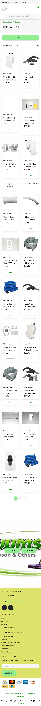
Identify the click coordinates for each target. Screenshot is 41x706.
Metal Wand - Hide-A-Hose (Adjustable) (8, 435)
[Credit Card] (5, 682)
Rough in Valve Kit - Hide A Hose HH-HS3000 (10, 348)
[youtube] (10, 607)
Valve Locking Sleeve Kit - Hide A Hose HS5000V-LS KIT (10, 119)
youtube (29, 550)
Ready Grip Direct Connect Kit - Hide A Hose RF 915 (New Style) (31, 392)
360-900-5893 (9, 598)
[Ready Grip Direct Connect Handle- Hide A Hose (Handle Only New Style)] (30, 288)
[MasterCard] (12, 682)
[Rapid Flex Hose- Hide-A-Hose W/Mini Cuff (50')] (30, 461)
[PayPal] (5, 686)
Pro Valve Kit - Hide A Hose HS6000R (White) (31, 122)
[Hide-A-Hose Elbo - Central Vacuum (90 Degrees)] (30, 201)
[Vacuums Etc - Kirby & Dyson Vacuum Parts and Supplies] (6, 9)
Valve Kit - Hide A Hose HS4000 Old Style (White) (10, 78)
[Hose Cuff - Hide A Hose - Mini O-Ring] (10, 461)
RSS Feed (20, 697)
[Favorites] (33, 8)
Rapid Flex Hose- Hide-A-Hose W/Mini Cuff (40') (10, 305)
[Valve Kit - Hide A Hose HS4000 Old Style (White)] (10, 61)
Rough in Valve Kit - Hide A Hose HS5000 (10, 165)
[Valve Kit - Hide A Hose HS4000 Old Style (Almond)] (30, 331)
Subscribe (9, 673)
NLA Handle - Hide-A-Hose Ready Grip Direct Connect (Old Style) (30, 78)
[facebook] (4, 607)
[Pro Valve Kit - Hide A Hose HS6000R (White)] (30, 104)
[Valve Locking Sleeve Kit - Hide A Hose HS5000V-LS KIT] (10, 103)
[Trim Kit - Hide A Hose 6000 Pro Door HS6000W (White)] (10, 244)
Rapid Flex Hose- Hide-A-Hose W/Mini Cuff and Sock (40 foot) (31, 261)
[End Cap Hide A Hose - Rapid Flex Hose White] (30, 418)
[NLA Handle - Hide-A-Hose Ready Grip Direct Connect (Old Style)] (30, 61)
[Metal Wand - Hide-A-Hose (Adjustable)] (10, 418)
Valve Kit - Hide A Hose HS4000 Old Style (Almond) (30, 348)
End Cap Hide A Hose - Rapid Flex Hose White (30, 435)
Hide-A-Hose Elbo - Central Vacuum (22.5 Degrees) (9, 218)
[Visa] (19, 682)
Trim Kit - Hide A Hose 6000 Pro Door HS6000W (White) (10, 261)
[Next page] (25, 498)
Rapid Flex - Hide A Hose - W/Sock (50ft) (10, 392)
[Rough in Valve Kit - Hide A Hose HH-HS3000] (10, 331)
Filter (21, 37)
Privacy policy (31, 694)
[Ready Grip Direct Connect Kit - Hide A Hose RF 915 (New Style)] (30, 374)
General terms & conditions (14, 694)
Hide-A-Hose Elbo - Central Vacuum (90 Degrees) (29, 218)
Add (10, 129)
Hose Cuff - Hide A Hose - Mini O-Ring (10, 479)
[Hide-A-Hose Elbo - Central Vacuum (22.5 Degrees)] (10, 201)
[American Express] (25, 682)
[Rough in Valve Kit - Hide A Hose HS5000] (10, 148)
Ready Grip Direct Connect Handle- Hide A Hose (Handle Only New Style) (30, 305)
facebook (13, 550)
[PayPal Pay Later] (12, 686)
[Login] (29, 8)
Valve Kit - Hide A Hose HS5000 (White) (30, 165)
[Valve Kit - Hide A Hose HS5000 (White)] (30, 148)
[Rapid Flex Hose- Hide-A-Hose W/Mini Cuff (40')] (10, 288)
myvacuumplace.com (14, 601)
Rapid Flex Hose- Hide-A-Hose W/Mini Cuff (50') (31, 479)
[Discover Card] (32, 682)
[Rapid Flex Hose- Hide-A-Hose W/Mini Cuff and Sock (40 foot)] (30, 244)
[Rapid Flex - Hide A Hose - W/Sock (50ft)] (10, 374)
